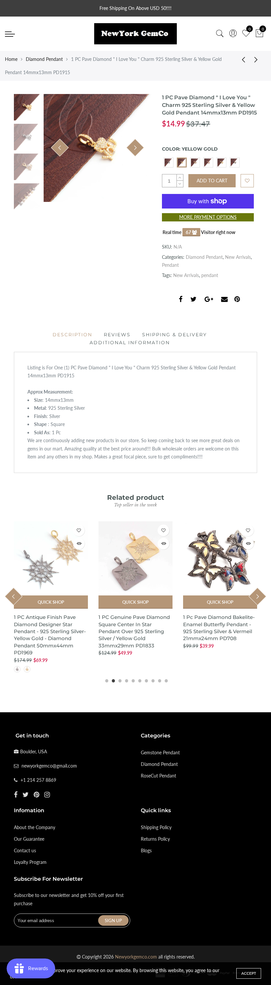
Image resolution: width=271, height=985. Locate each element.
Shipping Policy (156, 827)
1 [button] (105, 679)
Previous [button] (60, 148)
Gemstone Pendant (160, 752)
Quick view (79, 543)
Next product (258, 59)
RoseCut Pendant (158, 775)
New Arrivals (238, 257)
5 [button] (132, 679)
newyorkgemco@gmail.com (49, 766)
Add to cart (220, 602)
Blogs (146, 850)
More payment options (208, 217)
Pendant (170, 265)
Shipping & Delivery (174, 335)
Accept (248, 973)
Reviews (117, 335)
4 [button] (125, 679)
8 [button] (152, 679)
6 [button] (138, 679)
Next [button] (135, 148)
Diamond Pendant (44, 59)
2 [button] (112, 679)
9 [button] (158, 679)
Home (11, 59)
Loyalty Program (30, 862)
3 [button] (119, 679)
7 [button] (145, 679)
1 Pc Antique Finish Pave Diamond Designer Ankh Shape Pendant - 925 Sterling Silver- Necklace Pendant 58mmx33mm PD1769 (219, 631)
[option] (97, 148)
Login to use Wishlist (247, 180)
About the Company (34, 827)
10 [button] (165, 679)
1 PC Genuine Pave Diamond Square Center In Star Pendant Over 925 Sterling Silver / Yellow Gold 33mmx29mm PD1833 (49, 631)
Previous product (241, 59)
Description (72, 335)
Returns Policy (155, 839)
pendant (209, 275)
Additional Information (130, 343)
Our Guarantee (29, 839)
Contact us (25, 850)
